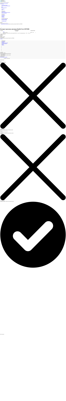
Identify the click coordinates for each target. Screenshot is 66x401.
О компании (3, 41)
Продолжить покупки (3, 62)
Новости (3, 15)
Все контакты (2, 3)
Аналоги (1, 38)
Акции (3, 44)
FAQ (2, 9)
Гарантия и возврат (4, 43)
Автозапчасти (3, 11)
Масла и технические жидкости (6, 5)
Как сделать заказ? (4, 7)
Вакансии (3, 16)
